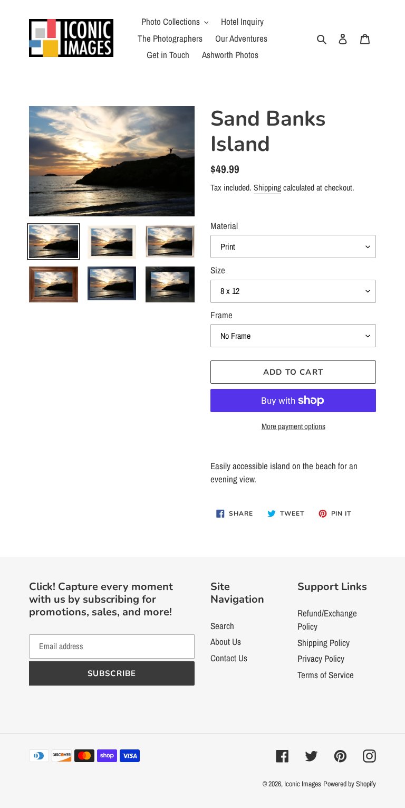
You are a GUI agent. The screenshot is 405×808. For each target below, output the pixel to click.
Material (224, 226)
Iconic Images (302, 783)
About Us (225, 641)
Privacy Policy (320, 658)
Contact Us (228, 658)
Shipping (267, 187)
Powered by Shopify (349, 783)
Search (222, 626)
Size (217, 270)
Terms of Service (325, 675)
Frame (221, 315)
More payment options (293, 426)
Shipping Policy (323, 642)
